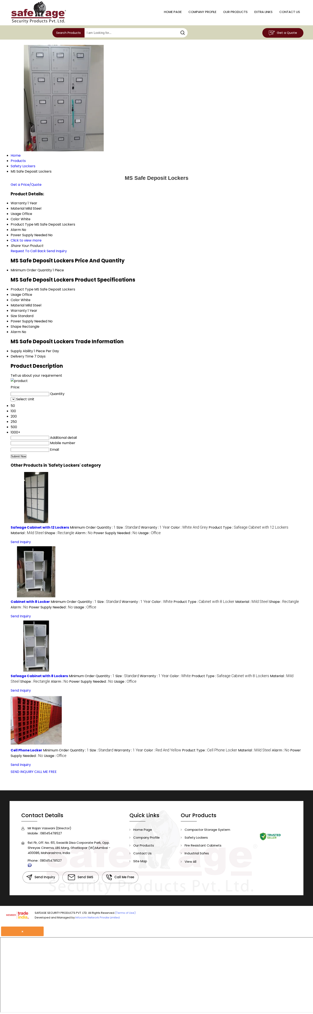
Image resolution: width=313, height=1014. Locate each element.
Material (17, 305)
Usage (16, 294)
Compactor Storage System (207, 829)
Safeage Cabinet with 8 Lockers (39, 676)
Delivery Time (22, 356)
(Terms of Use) (125, 913)
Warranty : (155, 527)
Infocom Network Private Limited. (97, 917)
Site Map (140, 861)
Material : (27, 533)
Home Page (173, 12)
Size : (128, 527)
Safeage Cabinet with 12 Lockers (40, 527)
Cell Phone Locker (26, 750)
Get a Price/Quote (26, 184)
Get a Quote (286, 32)
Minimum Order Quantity (31, 270)
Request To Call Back (28, 251)
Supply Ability (22, 351)
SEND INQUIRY (22, 771)
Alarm (16, 331)
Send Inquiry (57, 251)
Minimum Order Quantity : (93, 527)
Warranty (19, 310)
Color (15, 299)
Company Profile (202, 12)
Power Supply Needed (29, 321)
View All (190, 861)
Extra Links (263, 12)
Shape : (59, 533)
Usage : (149, 533)
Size (14, 315)
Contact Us (289, 12)
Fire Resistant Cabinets (203, 845)
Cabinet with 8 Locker (30, 601)
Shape (16, 326)
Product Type (22, 289)
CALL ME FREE (45, 771)
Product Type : (248, 527)
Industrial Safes (197, 853)
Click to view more (26, 240)
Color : (189, 527)
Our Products (235, 12)
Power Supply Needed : (115, 533)
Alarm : (84, 533)
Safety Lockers (196, 837)
